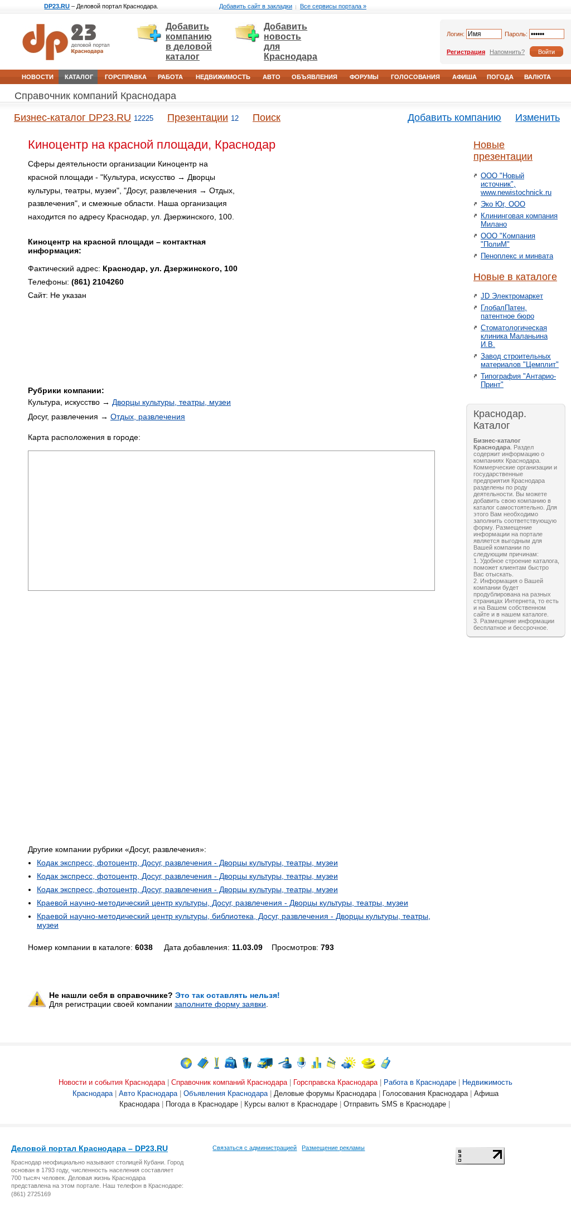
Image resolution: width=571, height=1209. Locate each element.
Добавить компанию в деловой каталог (189, 41)
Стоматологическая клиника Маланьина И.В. (514, 336)
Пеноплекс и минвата (517, 256)
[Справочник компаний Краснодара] (203, 1062)
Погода (500, 77)
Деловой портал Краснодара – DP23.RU (89, 1148)
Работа (170, 77)
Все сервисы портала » (333, 6)
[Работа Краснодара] (231, 1062)
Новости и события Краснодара (112, 1082)
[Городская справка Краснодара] (216, 1062)
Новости (38, 77)
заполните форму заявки (220, 1004)
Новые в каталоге (515, 276)
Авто (271, 77)
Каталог (79, 77)
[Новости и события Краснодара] (186, 1062)
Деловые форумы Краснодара (325, 1093)
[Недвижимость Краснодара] (247, 1062)
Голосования (415, 77)
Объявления (314, 77)
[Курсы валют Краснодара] (368, 1062)
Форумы (364, 77)
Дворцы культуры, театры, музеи (171, 402)
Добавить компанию (454, 117)
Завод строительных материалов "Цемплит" (520, 360)
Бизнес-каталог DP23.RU (72, 117)
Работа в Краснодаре (420, 1082)
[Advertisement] (340, 236)
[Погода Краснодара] (348, 1062)
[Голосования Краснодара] (316, 1062)
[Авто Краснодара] (264, 1062)
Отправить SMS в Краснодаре (394, 1104)
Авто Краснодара (148, 1093)
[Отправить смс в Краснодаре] (385, 1062)
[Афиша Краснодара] (331, 1062)
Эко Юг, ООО (503, 204)
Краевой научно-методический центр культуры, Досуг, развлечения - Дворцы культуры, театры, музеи (222, 902)
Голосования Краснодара (425, 1093)
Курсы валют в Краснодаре (290, 1104)
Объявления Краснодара (225, 1093)
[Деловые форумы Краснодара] (301, 1062)
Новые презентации (503, 150)
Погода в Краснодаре (202, 1104)
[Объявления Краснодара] (284, 1062)
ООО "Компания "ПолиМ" (508, 240)
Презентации (197, 117)
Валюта (537, 77)
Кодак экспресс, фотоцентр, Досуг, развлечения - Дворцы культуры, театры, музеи (187, 862)
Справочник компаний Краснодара (95, 95)
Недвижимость (223, 77)
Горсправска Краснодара (335, 1082)
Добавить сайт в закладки (255, 6)
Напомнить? (507, 51)
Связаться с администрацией (254, 1147)
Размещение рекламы (333, 1147)
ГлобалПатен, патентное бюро (507, 312)
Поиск (266, 117)
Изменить (537, 117)
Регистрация (466, 51)
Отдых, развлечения (147, 416)
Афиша (464, 77)
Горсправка (126, 77)
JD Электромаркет (512, 296)
